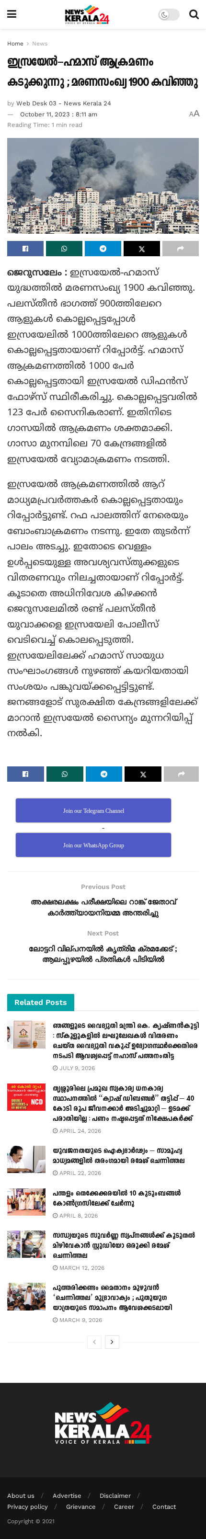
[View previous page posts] (94, 1342)
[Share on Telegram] (103, 248)
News (39, 43)
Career (124, 1506)
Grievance (81, 1506)
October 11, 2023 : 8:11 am (58, 114)
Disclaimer (115, 1495)
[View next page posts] (112, 1342)
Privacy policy (27, 1506)
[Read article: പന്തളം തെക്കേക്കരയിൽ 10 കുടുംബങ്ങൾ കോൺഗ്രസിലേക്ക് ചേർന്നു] (26, 1202)
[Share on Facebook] (25, 248)
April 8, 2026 (77, 1215)
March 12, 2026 (80, 1268)
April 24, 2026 (79, 1131)
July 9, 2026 (76, 1068)
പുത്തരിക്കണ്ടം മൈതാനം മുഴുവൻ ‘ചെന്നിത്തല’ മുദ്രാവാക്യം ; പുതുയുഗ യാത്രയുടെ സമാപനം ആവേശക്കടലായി (112, 1297)
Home (15, 43)
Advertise (67, 1495)
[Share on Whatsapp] (64, 248)
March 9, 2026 (79, 1320)
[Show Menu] (11, 14)
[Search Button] (194, 14)
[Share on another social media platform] (180, 248)
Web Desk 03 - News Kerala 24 (63, 103)
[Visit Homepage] (87, 14)
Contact (164, 1506)
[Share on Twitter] (142, 248)
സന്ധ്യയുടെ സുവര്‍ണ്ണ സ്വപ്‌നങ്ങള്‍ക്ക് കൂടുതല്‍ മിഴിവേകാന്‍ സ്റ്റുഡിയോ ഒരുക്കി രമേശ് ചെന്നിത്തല (124, 1245)
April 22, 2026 (79, 1173)
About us (20, 1495)
